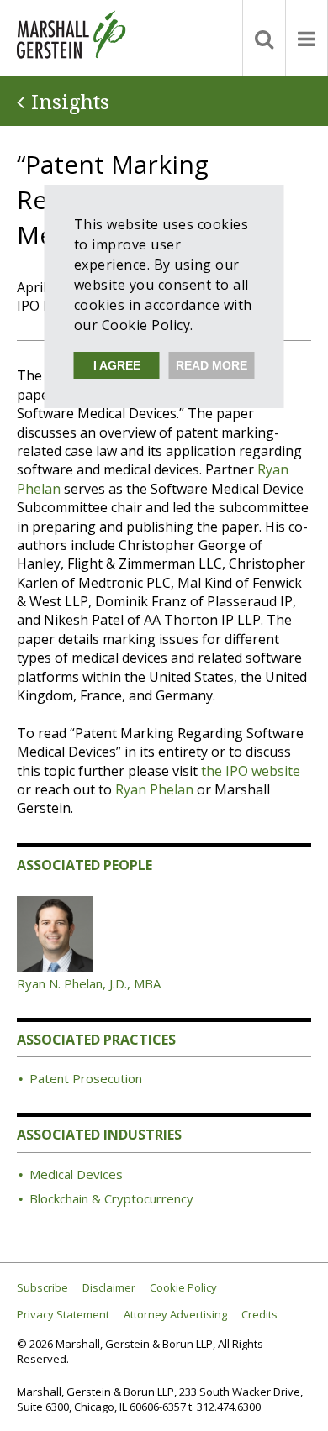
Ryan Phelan (154, 789)
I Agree (116, 365)
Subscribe (42, 1287)
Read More (211, 365)
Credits (259, 1314)
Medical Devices (76, 1174)
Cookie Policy (183, 1287)
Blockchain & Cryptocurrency (111, 1198)
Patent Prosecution (85, 1078)
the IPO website (250, 771)
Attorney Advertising (175, 1314)
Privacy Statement (63, 1314)
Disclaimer (108, 1287)
